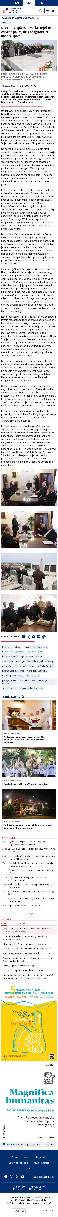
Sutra (13, 923)
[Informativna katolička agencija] (37, 1188)
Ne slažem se (48, 1210)
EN (47, 10)
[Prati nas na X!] (17, 1176)
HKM (16, 2)
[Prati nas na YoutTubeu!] (22, 1176)
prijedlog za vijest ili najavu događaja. (30, 1144)
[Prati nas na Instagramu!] (11, 1176)
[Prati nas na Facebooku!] (6, 1176)
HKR (42, 2)
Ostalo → (23, 923)
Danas (4, 923)
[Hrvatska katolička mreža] (19, 1188)
